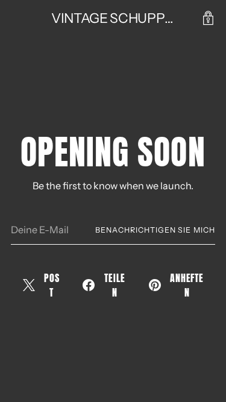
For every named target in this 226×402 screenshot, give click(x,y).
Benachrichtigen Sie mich (155, 229)
